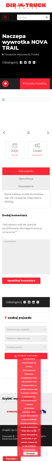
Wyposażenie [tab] (26, 186)
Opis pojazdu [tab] (26, 171)
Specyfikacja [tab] (26, 178)
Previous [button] (4, 132)
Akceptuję (30, 453)
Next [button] (48, 132)
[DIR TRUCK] (26, 6)
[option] (26, 113)
